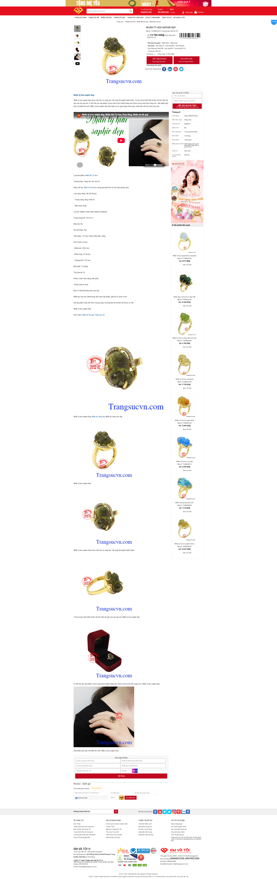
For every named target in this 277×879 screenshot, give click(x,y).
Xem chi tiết (187, 265)
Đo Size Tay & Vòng (145, 829)
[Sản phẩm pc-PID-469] (187, 191)
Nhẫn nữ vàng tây (98, 417)
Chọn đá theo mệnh (178, 832)
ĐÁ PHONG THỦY (179, 17)
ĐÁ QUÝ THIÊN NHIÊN (153, 17)
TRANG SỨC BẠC (119, 17)
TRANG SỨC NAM (80, 17)
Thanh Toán (110, 826)
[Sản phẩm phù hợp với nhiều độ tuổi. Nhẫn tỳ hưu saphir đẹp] (77, 57)
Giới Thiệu (77, 824)
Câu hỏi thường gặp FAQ (82, 837)
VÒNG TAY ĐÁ (166, 17)
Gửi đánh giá (130, 798)
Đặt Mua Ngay (159, 60)
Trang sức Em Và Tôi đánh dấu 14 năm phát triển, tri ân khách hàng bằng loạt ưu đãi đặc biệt (186, 839)
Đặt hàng (121, 776)
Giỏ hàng (199, 12)
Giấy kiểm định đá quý (145, 835)
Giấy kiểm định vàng (145, 832)
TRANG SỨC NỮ (93, 17)
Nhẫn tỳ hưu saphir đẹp (84, 95)
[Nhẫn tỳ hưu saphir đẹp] (77, 28)
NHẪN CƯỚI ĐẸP (106, 17)
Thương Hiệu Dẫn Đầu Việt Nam (85, 835)
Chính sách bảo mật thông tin (84, 826)
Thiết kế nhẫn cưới (144, 824)
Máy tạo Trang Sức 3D (113, 829)
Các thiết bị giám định (178, 826)
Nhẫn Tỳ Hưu (89, 188)
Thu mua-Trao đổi (112, 832)
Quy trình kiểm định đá (178, 829)
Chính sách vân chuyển (114, 835)
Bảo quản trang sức (145, 826)
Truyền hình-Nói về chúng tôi (83, 832)
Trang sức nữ (100, 315)
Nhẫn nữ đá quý (88, 315)
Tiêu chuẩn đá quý (177, 835)
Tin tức (172, 12)
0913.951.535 (186, 60)
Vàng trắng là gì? (176, 824)
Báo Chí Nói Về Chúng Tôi (82, 829)
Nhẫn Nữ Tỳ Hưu (91, 175)
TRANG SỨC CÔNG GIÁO (135, 17)
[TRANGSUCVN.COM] (78, 13)
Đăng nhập (189, 12)
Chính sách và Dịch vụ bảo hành (117, 824)
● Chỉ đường (91, 857)
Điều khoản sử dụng (113, 837)
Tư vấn (274, 21)
